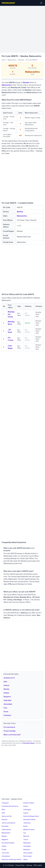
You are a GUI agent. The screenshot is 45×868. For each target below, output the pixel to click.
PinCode (11, 865)
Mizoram (26, 836)
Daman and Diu (7, 816)
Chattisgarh (27, 809)
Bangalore (7, 696)
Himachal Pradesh (29, 819)
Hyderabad (7, 700)
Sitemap (29, 865)
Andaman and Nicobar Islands (11, 859)
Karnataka (5, 826)
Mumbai (26, 83)
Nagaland (5, 839)
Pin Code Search (9, 727)
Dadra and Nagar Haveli (31, 816)
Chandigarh (27, 846)
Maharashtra (7, 85)
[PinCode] (8, 3)
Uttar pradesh (27, 853)
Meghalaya (27, 843)
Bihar (3, 809)
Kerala (6, 711)
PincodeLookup (28, 743)
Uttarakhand (6, 856)
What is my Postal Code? (12, 735)
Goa (24, 833)
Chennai (6, 685)
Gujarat (25, 813)
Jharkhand (26, 823)
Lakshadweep (6, 829)
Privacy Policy (20, 865)
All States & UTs (9, 678)
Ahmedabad (8, 704)
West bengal (27, 856)
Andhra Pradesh (28, 803)
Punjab (4, 849)
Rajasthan (26, 849)
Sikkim (25, 859)
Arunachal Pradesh (8, 843)
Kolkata (6, 693)
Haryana (4, 819)
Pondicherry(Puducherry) (10, 806)
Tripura (25, 839)
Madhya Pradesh (29, 829)
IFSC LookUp (38, 865)
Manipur (4, 836)
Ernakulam (7, 715)
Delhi (5, 681)
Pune (5, 708)
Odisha (4, 846)
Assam (25, 806)
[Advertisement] (22, 28)
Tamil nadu (5, 853)
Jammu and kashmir (8, 823)
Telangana (5, 803)
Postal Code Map (9, 731)
